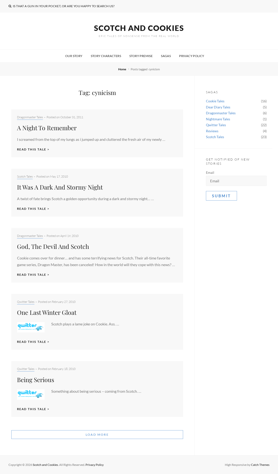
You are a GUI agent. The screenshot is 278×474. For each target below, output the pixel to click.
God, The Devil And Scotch (53, 246)
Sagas (166, 56)
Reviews (212, 131)
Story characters (106, 56)
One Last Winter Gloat (46, 312)
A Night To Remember (47, 128)
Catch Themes (260, 464)
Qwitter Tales (25, 302)
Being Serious (35, 379)
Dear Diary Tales (218, 107)
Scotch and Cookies (139, 28)
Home (122, 69)
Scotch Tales (25, 176)
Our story (73, 56)
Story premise (141, 56)
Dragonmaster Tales (30, 117)
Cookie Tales (215, 101)
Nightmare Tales (218, 119)
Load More (97, 434)
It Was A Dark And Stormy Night (60, 187)
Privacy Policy (191, 56)
